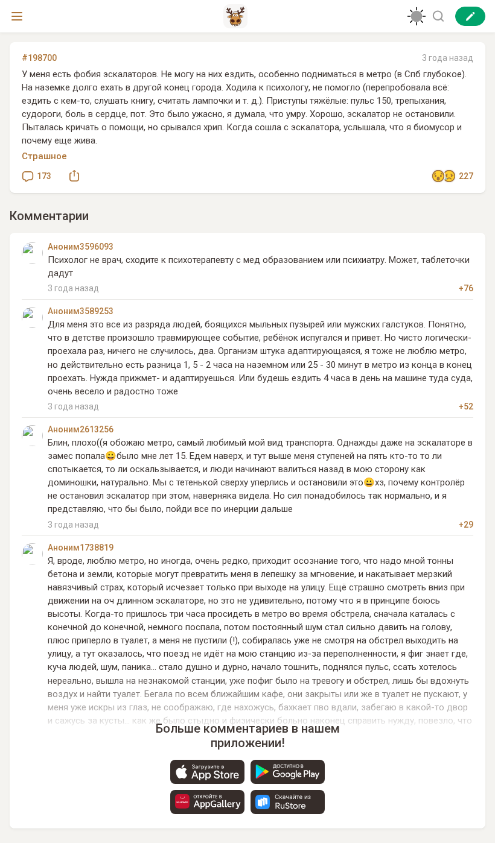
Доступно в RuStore (288, 802)
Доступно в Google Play (288, 772)
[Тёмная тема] (416, 16)
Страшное (44, 156)
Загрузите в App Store (207, 772)
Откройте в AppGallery (207, 802)
